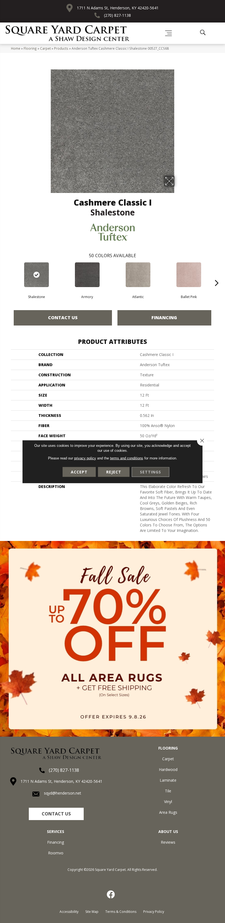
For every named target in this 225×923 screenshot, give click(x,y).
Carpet (45, 48)
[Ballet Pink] (188, 274)
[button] (56, 814)
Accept (79, 471)
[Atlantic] (138, 274)
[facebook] (111, 894)
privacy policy (85, 458)
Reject (113, 471)
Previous (8, 274)
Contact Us (63, 318)
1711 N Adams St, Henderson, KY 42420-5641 (118, 7)
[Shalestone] (36, 274)
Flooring (30, 48)
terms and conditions (126, 458)
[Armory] (87, 274)
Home (15, 48)
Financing (164, 318)
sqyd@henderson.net (62, 793)
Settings (150, 471)
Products (61, 48)
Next (217, 274)
